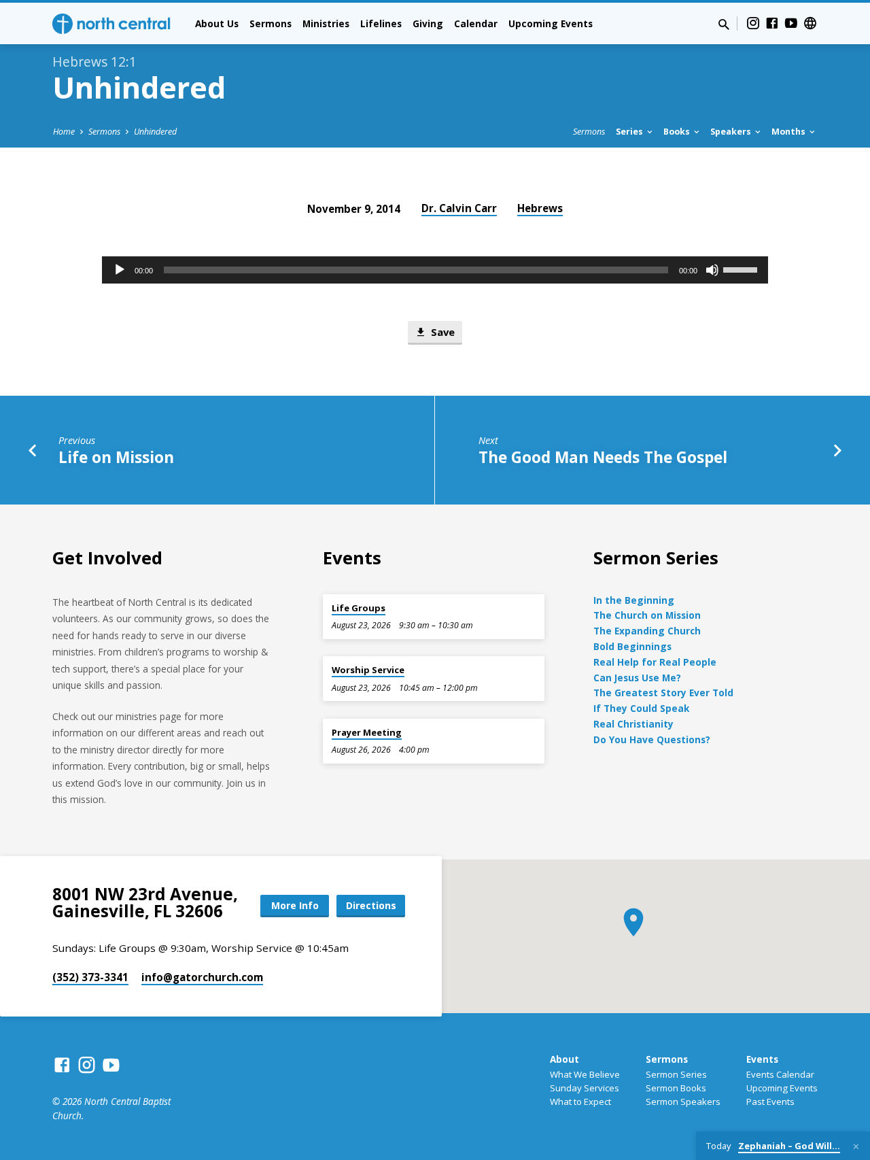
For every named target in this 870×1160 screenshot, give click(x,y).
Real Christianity (633, 723)
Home (64, 131)
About (564, 1059)
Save (441, 332)
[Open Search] (723, 24)
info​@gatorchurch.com (202, 977)
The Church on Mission (647, 615)
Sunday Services (584, 1088)
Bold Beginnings (632, 646)
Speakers (731, 131)
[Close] (856, 1146)
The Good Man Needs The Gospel (602, 457)
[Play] (119, 270)
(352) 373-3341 (90, 977)
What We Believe (585, 1074)
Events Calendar (780, 1074)
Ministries (325, 23)
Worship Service (368, 670)
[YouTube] (791, 23)
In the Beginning (633, 600)
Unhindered (155, 131)
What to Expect (580, 1101)
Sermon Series (676, 1074)
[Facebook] (772, 23)
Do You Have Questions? (651, 739)
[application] (435, 270)
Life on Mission (116, 457)
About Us (217, 23)
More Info (295, 905)
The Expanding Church (647, 630)
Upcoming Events (550, 23)
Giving (428, 23)
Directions (371, 905)
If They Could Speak (641, 708)
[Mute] (712, 270)
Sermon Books (676, 1088)
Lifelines (381, 23)
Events (762, 1059)
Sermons (270, 23)
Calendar (476, 23)
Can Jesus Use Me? (637, 677)
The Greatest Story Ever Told (663, 692)
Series (630, 131)
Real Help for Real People (654, 661)
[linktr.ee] (810, 23)
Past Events (770, 1101)
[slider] (742, 268)
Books (677, 131)
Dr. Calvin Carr (459, 208)
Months (789, 131)
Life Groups (358, 608)
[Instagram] (753, 23)
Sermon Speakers (683, 1101)
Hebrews (540, 208)
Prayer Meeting (367, 732)
